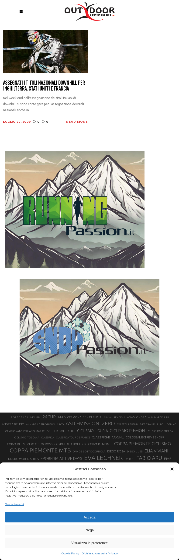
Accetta (89, 517)
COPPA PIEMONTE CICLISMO (142, 443)
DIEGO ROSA (116, 451)
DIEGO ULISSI (135, 451)
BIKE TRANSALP (149, 424)
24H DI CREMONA (69, 417)
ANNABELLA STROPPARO (40, 424)
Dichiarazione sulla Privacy (100, 553)
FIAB (168, 459)
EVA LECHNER (103, 458)
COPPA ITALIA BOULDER (70, 444)
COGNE (118, 437)
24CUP (49, 416)
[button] (172, 469)
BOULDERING (168, 424)
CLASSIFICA (47, 437)
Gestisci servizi (14, 504)
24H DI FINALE (92, 417)
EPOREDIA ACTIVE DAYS (61, 458)
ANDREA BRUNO (13, 424)
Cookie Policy (70, 553)
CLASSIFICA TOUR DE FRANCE (73, 437)
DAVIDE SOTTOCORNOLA (89, 451)
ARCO (60, 424)
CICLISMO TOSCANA (26, 437)
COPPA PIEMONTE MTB (40, 450)
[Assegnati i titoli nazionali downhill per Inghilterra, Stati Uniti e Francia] (45, 51)
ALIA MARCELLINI (158, 417)
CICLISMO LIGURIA (92, 431)
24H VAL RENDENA (114, 417)
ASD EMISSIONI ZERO (90, 423)
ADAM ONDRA (136, 417)
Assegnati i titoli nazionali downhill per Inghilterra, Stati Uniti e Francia (44, 86)
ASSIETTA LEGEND (127, 424)
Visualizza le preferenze (89, 543)
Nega (90, 530)
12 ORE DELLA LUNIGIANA (25, 417)
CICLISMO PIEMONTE (130, 430)
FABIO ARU (149, 458)
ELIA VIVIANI (156, 450)
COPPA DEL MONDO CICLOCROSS (29, 444)
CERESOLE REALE (63, 431)
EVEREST (129, 459)
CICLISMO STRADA (162, 431)
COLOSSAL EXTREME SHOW (145, 437)
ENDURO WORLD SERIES (23, 458)
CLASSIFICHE (101, 437)
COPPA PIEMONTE (100, 444)
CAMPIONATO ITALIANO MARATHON (28, 431)
